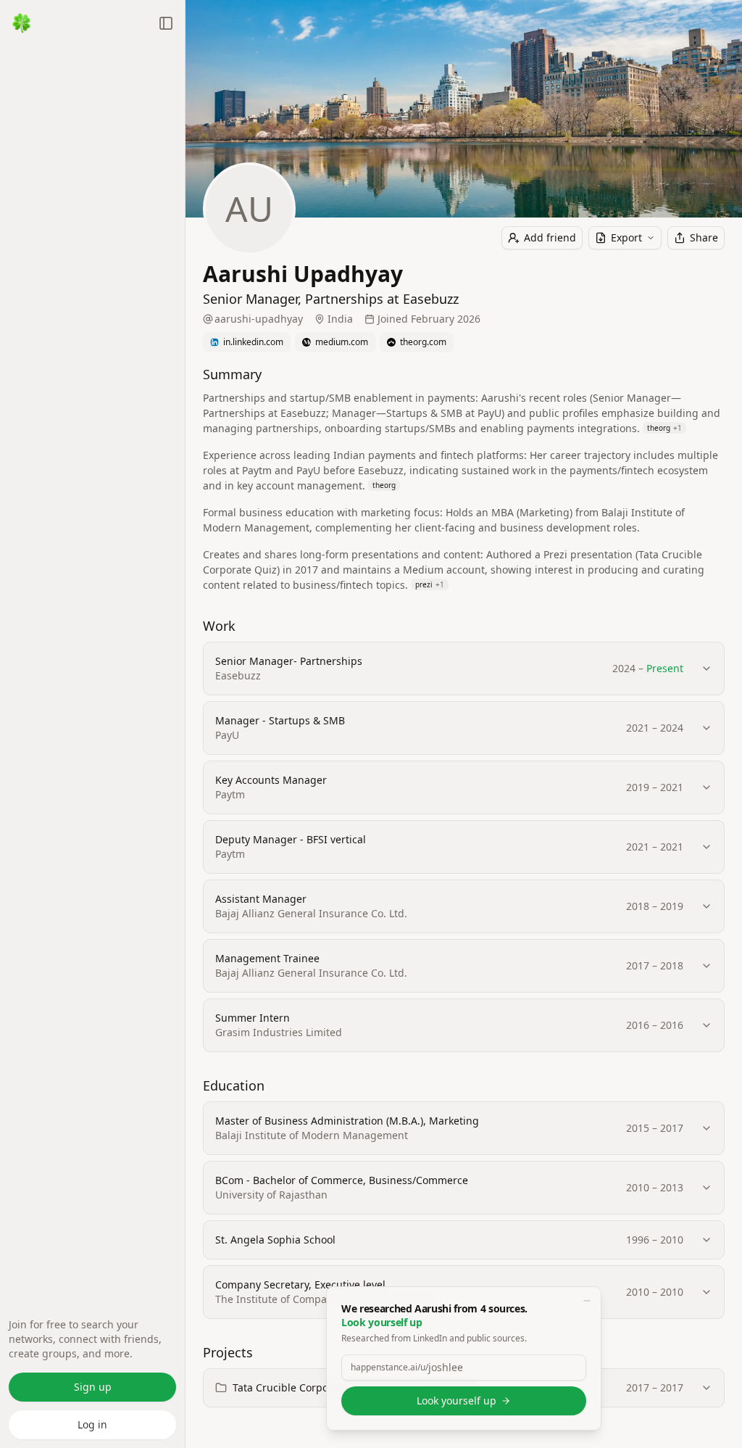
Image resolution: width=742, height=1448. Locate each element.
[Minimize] (587, 1301)
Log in (92, 1424)
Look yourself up (456, 1400)
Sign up (93, 1387)
